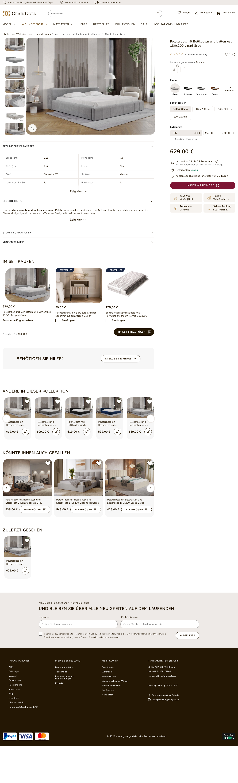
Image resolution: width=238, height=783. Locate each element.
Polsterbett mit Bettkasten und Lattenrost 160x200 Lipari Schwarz (78, 423)
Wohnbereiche (32, 24)
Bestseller (101, 24)
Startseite (8, 34)
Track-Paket (61, 672)
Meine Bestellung (67, 660)
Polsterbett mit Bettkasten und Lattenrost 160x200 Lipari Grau (140, 423)
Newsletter (107, 695)
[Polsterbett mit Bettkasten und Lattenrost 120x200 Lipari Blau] (109, 407)
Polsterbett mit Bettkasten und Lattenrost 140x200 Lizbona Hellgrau (77, 501)
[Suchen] (158, 13)
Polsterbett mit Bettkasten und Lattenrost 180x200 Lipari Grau (17, 562)
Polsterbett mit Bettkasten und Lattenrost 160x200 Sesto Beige (125, 501)
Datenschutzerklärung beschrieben (144, 633)
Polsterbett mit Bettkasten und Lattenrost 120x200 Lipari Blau (109, 423)
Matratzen (61, 24)
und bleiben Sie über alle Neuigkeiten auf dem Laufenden (106, 608)
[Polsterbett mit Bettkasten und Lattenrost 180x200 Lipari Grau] (28, 285)
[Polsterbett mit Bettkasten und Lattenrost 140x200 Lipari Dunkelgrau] (48, 407)
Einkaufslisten (109, 676)
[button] (229, 88)
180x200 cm (180, 109)
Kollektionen (125, 24)
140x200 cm (225, 109)
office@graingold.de (166, 676)
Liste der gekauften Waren (115, 681)
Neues (83, 24)
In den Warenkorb (200, 185)
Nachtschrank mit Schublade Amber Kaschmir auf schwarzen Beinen (75, 314)
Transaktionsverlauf (111, 685)
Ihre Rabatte (108, 690)
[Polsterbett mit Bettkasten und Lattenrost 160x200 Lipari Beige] (17, 407)
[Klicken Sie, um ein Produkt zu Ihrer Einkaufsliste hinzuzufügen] (227, 54)
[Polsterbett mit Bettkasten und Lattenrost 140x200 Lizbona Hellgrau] (78, 477)
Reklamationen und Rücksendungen (64, 677)
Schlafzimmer (43, 34)
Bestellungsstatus (64, 667)
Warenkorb (107, 672)
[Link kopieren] (233, 54)
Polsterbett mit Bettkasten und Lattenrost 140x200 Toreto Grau (23, 501)
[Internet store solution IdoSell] (228, 736)
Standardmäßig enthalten (18, 320)
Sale (144, 24)
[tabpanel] (15, 44)
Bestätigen (68, 320)
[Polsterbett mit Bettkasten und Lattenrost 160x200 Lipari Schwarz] (79, 407)
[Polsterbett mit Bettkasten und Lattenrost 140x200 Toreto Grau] (27, 477)
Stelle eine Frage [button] (118, 358)
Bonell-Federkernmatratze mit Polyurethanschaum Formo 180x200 (126, 314)
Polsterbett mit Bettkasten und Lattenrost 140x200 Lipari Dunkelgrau (48, 423)
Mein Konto (110, 660)
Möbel (7, 24)
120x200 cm (180, 116)
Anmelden (187, 635)
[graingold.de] (19, 13)
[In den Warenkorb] (25, 431)
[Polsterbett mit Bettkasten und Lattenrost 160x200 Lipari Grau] (140, 407)
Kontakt (59, 683)
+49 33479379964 (161, 671)
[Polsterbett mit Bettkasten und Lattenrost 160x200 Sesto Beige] (129, 477)
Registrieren (108, 667)
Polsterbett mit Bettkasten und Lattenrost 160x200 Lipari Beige (17, 423)
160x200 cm (203, 109)
